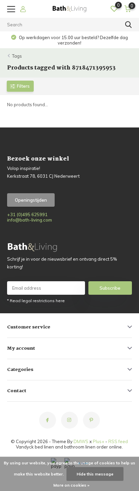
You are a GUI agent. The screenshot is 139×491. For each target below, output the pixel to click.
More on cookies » (71, 485)
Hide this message (95, 473)
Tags (17, 56)
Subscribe (110, 288)
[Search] (128, 24)
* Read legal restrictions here (36, 300)
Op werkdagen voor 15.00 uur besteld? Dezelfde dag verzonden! (73, 40)
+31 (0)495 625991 (27, 214)
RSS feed (118, 441)
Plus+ (98, 441)
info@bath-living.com (29, 220)
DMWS (81, 441)
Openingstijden (31, 200)
